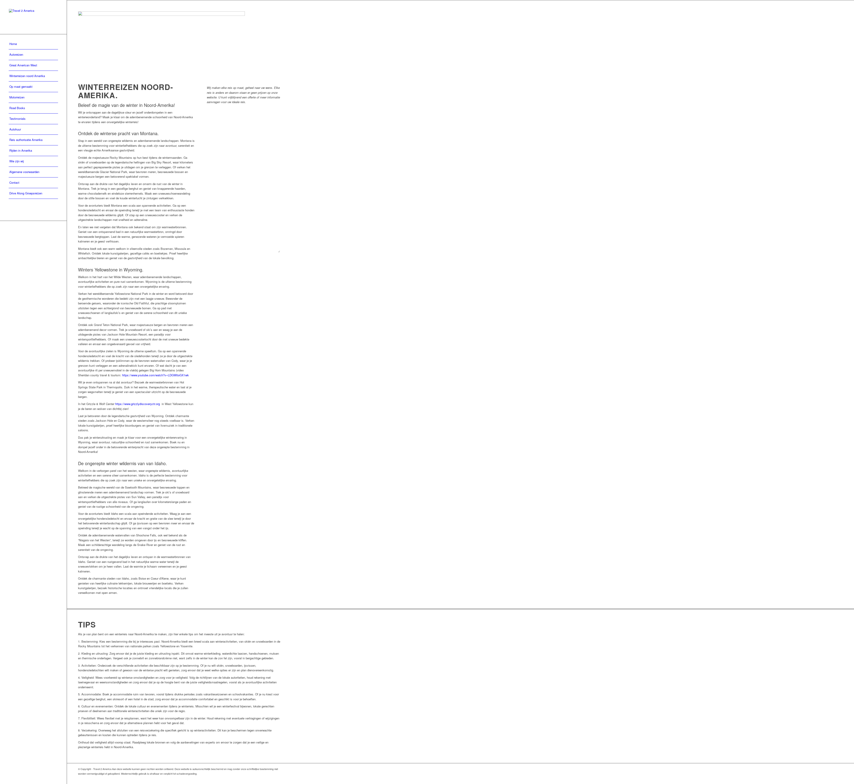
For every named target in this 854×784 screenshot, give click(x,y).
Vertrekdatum (216, 167)
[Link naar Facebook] (277, 778)
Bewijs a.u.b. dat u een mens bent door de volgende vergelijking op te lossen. (239, 263)
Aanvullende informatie (221, 212)
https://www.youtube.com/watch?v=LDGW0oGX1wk (155, 375)
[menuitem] (33, 44)
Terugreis (251, 167)
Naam (211, 123)
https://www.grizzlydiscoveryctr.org (137, 404)
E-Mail (211, 145)
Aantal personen (218, 189)
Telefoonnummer (254, 145)
